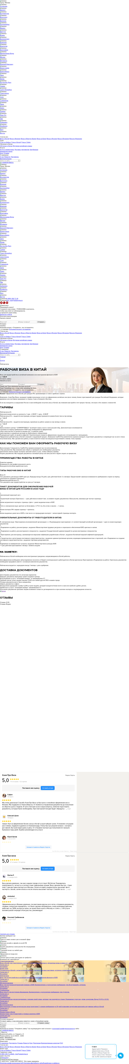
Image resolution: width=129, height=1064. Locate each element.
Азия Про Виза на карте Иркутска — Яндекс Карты (64, 851)
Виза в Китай (4, 139)
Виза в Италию (52, 139)
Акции (9, 158)
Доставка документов (21, 149)
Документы (15, 157)
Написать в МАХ (6, 314)
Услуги (2, 360)
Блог (1, 153)
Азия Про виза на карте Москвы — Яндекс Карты (64, 931)
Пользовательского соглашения (20, 329)
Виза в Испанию (63, 139)
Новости (7, 157)
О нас (2, 157)
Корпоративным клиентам (50, 1043)
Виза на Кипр (41, 139)
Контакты (3, 158)
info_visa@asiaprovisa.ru (14, 300)
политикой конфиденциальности (63, 1028)
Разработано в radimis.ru (51, 1063)
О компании (4, 1043)
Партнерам (37, 1043)
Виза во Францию (75, 139)
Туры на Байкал (5, 142)
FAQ (8, 353)
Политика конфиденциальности (11, 1063)
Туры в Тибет (26, 142)
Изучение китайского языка (22, 146)
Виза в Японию (15, 139)
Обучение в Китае (6, 146)
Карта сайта (39, 1063)
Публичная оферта (28, 1063)
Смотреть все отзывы (7, 934)
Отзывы (6, 153)
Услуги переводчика (7, 149)
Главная (2, 357)
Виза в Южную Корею (28, 139)
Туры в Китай (16, 142)
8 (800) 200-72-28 (12, 298)
